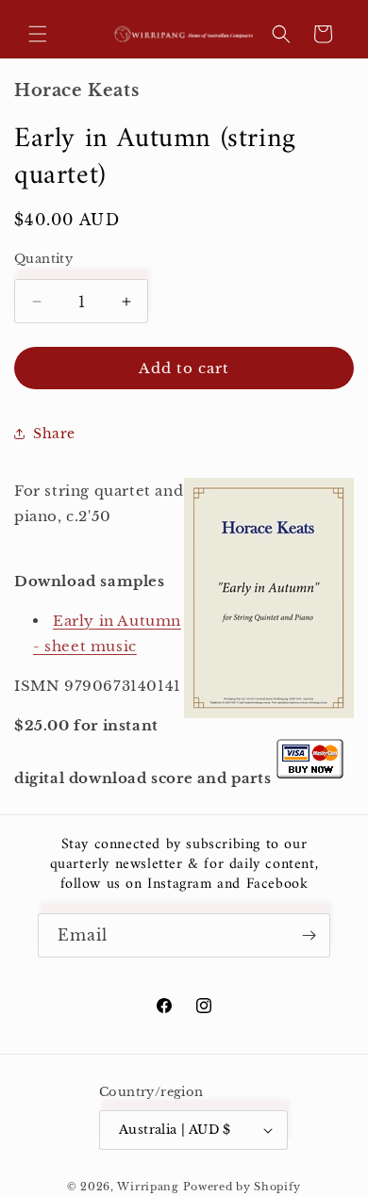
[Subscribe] (308, 935)
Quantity (43, 259)
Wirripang (147, 1186)
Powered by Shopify (242, 1186)
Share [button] (54, 433)
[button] (38, 34)
